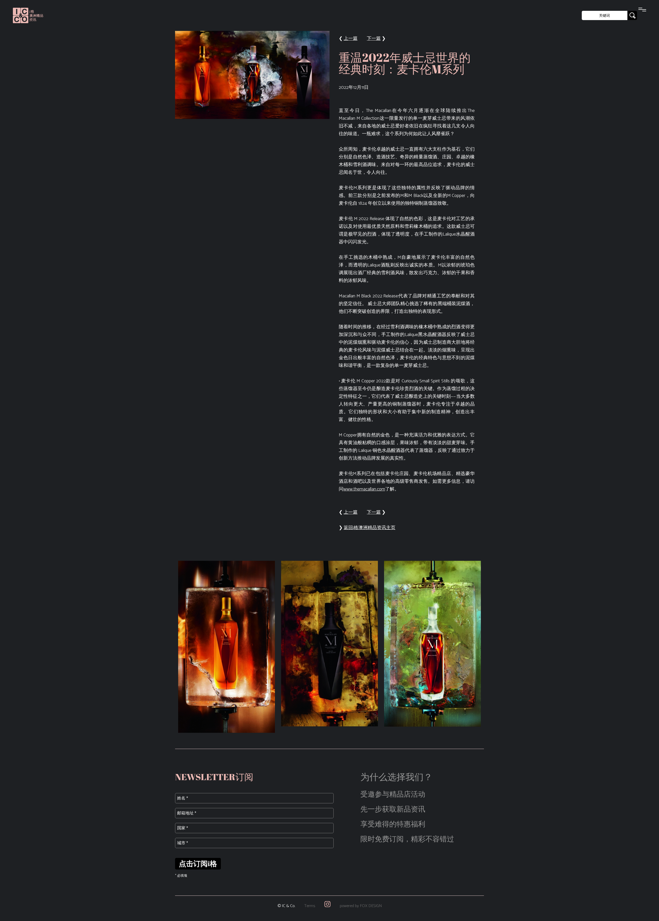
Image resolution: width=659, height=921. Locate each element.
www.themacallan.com (364, 489)
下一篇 (374, 38)
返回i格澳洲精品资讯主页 (369, 528)
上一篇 (351, 38)
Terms (309, 905)
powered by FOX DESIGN (361, 905)
